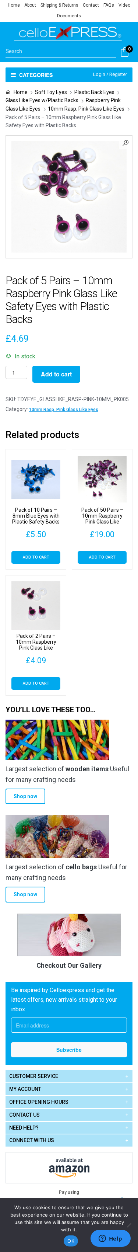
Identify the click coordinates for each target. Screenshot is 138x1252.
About (30, 5)
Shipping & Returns (59, 5)
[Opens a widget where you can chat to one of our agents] (110, 1239)
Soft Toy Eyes (51, 92)
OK (70, 1241)
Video (124, 5)
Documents (69, 15)
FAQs (108, 5)
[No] (128, 1225)
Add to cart (56, 374)
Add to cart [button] (36, 557)
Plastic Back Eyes (94, 92)
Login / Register (110, 74)
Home (14, 5)
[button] (125, 142)
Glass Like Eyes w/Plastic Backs (42, 100)
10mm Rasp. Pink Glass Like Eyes (86, 109)
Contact (91, 5)
